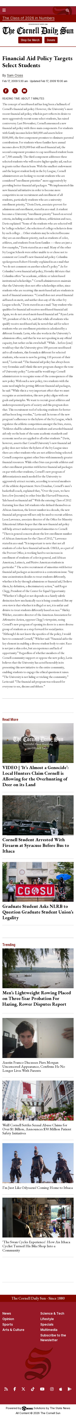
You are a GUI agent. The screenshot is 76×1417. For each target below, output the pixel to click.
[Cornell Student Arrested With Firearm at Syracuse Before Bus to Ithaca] (38, 815)
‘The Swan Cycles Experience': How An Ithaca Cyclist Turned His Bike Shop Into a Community (36, 1246)
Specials (46, 1324)
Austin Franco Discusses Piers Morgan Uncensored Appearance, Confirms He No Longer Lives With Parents (33, 1066)
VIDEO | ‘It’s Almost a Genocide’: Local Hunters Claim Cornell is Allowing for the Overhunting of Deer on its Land (35, 775)
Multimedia (48, 1330)
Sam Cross (15, 75)
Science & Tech (52, 1313)
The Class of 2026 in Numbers (28, 18)
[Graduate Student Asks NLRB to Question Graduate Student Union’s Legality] (38, 882)
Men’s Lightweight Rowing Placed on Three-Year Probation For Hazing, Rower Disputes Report (36, 998)
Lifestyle (47, 1319)
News (6, 1313)
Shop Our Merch (30, 40)
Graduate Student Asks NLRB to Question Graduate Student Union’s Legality (37, 911)
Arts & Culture (13, 1330)
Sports (7, 1324)
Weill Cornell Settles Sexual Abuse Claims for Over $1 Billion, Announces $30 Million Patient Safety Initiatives (36, 1129)
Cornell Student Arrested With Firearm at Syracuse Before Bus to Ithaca (35, 845)
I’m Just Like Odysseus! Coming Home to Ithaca (37, 1187)
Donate (51, 40)
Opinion (8, 1319)
